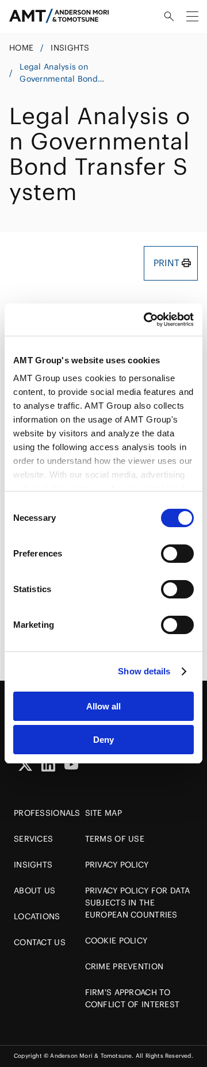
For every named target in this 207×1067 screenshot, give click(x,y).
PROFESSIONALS (47, 813)
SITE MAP (103, 813)
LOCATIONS (37, 916)
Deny (103, 739)
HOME (21, 48)
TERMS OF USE (114, 839)
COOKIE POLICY (116, 940)
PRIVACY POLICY (117, 864)
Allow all (103, 706)
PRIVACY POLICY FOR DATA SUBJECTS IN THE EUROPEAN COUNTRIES (137, 902)
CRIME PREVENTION (124, 966)
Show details (144, 671)
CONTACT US (40, 942)
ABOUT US (34, 890)
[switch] (177, 553)
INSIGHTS (70, 48)
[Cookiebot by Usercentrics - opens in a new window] (146, 319)
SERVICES (33, 839)
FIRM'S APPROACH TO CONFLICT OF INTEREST (132, 998)
